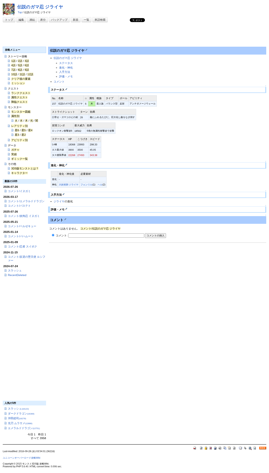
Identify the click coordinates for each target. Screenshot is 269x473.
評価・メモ (66, 76)
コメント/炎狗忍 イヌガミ (24, 215)
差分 (43, 19)
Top (20, 12)
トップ (9, 19)
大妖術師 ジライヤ (68, 184)
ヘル (100, 184)
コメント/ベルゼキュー (22, 226)
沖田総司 (17, 418)
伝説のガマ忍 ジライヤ (40, 6)
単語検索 (100, 19)
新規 (75, 19)
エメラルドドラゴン (24, 428)
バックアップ (59, 19)
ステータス (66, 63)
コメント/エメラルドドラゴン (26, 201)
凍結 (32, 19)
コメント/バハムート (20, 236)
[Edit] (86, 50)
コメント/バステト (19, 205)
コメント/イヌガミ (19, 191)
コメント (59, 81)
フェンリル (86, 184)
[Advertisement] (74, 35)
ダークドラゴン (21, 413)
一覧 (86, 19)
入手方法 (64, 71)
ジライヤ (59, 201)
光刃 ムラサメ (20, 423)
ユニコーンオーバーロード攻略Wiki (21, 458)
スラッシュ (15, 270)
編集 (21, 19)
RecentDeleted (17, 275)
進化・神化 (66, 67)
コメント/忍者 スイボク (22, 246)
